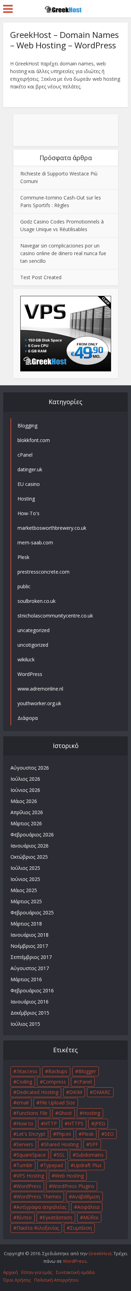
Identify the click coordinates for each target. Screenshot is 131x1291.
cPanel (84, 1081)
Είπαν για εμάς (36, 1272)
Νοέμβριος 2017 (29, 946)
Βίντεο (24, 1217)
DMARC (102, 1092)
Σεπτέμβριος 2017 (31, 957)
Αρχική (10, 1272)
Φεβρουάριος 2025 (32, 912)
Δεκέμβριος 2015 (29, 1012)
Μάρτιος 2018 (26, 923)
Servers (24, 1144)
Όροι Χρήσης (17, 1280)
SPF (93, 1144)
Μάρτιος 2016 (26, 979)
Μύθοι (91, 1217)
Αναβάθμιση (86, 1196)
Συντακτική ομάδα (75, 1272)
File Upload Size (57, 1102)
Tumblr (24, 1165)
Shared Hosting (61, 1144)
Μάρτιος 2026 (26, 823)
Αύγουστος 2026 (29, 767)
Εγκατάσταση (57, 1217)
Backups (57, 1071)
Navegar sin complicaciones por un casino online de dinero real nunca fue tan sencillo (63, 253)
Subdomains (90, 1154)
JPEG (99, 1123)
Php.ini (63, 1134)
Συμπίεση (81, 1228)
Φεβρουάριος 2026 (32, 834)
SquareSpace (31, 1154)
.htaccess (26, 1071)
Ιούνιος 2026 (25, 790)
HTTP (50, 1123)
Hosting (91, 1113)
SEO (109, 1134)
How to (24, 1123)
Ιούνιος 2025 (25, 879)
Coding (24, 1081)
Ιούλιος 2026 (25, 779)
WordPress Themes (38, 1196)
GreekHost (99, 1253)
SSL (61, 1154)
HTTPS (75, 1123)
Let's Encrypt (30, 1134)
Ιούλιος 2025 (25, 868)
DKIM (75, 1092)
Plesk (88, 1134)
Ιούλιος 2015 (25, 1024)
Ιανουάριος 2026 (29, 845)
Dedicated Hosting (37, 1092)
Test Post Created (40, 277)
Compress (54, 1081)
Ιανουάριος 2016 (29, 1001)
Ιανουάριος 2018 (29, 934)
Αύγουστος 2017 (29, 968)
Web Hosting (69, 1175)
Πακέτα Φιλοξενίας (37, 1228)
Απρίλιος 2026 (26, 812)
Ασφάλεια (88, 1207)
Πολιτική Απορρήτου (56, 1280)
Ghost (65, 1113)
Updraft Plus (88, 1165)
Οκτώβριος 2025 (29, 856)
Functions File (32, 1113)
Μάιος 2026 (23, 801)
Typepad (53, 1165)
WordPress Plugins (73, 1186)
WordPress (28, 1186)
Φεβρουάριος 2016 (32, 990)
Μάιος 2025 (23, 890)
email (22, 1102)
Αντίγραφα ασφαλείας (41, 1207)
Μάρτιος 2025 (26, 901)
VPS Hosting (30, 1175)
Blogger (87, 1071)
